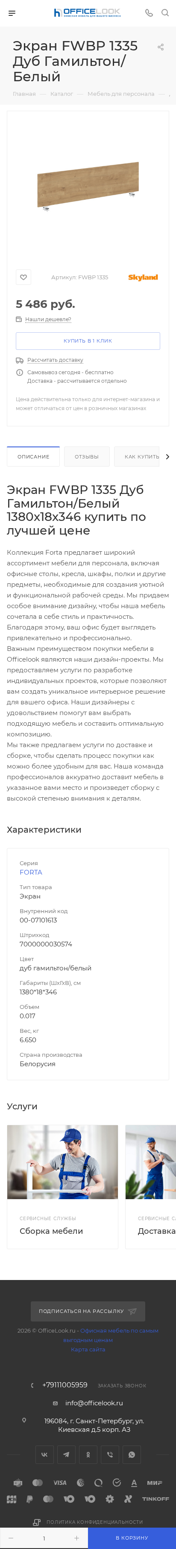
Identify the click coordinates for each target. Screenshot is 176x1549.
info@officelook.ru (94, 1403)
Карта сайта (88, 1349)
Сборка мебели (51, 1231)
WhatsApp (132, 1455)
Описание (33, 457)
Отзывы (87, 457)
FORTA (31, 872)
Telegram (66, 1455)
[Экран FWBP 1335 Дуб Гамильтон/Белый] (88, 186)
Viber (110, 1455)
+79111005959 (65, 1385)
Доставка (157, 1231)
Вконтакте (44, 1455)
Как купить (142, 457)
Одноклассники (88, 1455)
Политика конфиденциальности (95, 1522)
